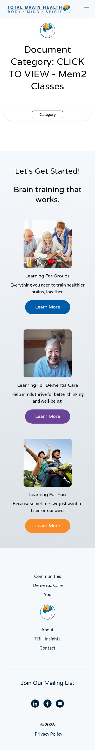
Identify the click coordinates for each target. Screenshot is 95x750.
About (47, 629)
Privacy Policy (48, 734)
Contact (47, 648)
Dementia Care (48, 585)
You (47, 594)
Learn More (47, 307)
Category (48, 114)
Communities (47, 576)
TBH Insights (47, 638)
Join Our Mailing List (47, 683)
